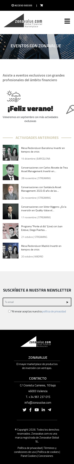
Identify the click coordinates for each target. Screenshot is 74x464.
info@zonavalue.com (38, 402)
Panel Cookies (29, 456)
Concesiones (45, 456)
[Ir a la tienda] (40, 5)
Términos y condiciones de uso (35, 450)
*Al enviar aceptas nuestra (38, 311)
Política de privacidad (30, 448)
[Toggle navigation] (67, 22)
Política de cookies (48, 452)
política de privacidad (54, 311)
